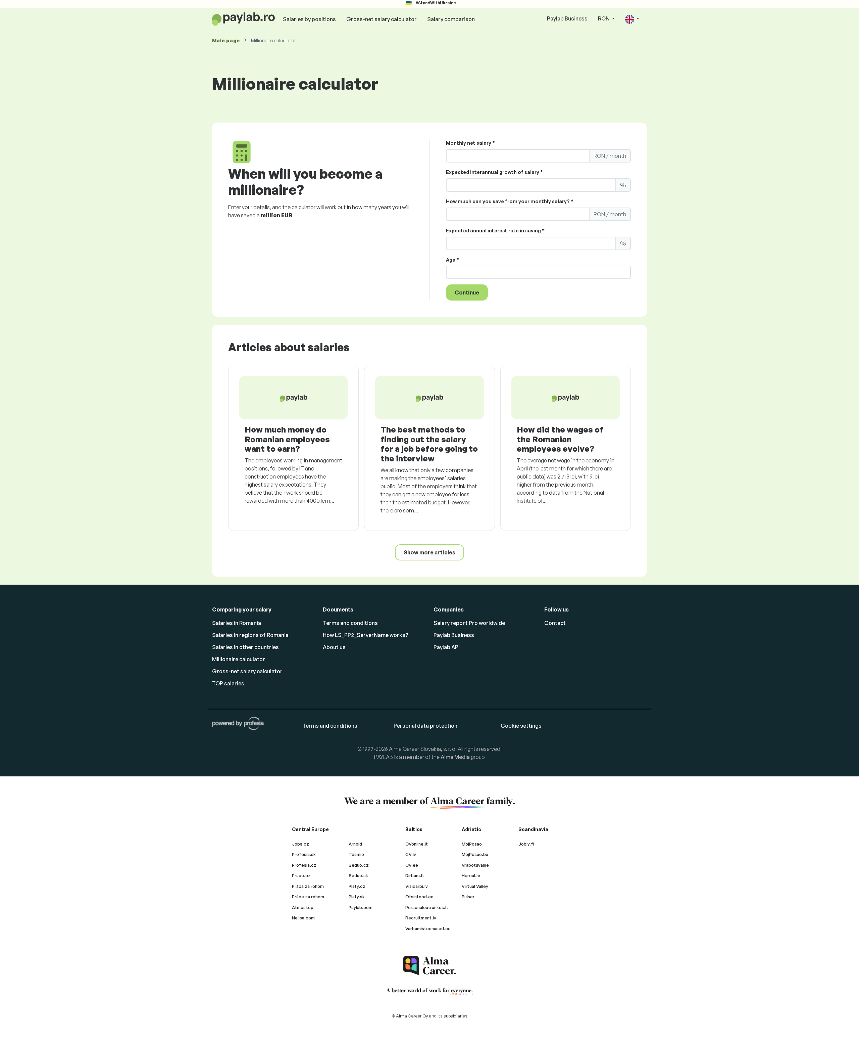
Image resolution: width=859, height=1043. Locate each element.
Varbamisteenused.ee (428, 928)
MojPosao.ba (475, 854)
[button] (632, 19)
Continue (467, 292)
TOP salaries (228, 683)
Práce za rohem (308, 896)
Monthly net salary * (470, 143)
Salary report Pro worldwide (469, 623)
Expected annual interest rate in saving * (495, 230)
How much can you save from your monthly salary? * (509, 201)
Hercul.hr (471, 875)
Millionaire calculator (238, 659)
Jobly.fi (526, 844)
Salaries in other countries (245, 647)
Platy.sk (357, 896)
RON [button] (604, 18)
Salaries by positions (309, 19)
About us (334, 647)
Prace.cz (301, 875)
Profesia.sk (304, 854)
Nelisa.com (303, 917)
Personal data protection (425, 725)
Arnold (355, 844)
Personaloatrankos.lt (426, 907)
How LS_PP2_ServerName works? (365, 635)
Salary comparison (451, 19)
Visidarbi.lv (416, 886)
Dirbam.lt (414, 875)
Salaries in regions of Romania (250, 635)
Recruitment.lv (420, 917)
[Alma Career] (429, 966)
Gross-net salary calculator (381, 19)
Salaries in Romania (236, 623)
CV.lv (410, 854)
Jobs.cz (300, 844)
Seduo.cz (359, 865)
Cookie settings (521, 725)
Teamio (356, 854)
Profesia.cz (304, 865)
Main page (226, 40)
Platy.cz (357, 886)
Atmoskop (302, 907)
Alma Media (455, 757)
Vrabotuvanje (475, 865)
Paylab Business (567, 18)
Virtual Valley (475, 886)
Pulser (468, 896)
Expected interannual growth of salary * (494, 172)
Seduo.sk (358, 875)
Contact (555, 623)
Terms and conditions (350, 623)
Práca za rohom (308, 886)
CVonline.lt (416, 844)
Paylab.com (360, 907)
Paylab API (447, 647)
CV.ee (411, 865)
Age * (452, 260)
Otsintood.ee (419, 896)
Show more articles (429, 552)
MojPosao (472, 844)
